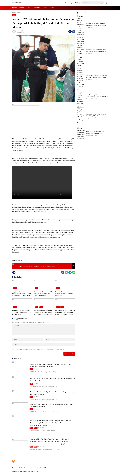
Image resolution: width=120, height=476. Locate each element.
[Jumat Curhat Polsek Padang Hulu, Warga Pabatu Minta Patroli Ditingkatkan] (81, 133)
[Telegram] (70, 272)
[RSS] (13, 461)
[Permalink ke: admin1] (14, 31)
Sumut (14, 15)
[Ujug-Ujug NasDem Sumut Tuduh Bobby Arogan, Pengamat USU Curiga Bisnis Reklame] (44, 285)
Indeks (47, 468)
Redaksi (20, 468)
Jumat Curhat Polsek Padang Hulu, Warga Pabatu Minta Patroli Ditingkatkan (95, 132)
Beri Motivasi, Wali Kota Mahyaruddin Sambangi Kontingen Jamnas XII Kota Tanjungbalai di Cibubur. (96, 77)
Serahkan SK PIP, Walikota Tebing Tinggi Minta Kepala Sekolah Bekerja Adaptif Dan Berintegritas (96, 24)
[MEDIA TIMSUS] (17, 2)
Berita (36, 306)
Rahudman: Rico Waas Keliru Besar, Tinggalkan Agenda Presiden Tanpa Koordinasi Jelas (22, 312)
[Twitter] (66, 272)
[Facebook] (62, 272)
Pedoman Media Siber (37, 468)
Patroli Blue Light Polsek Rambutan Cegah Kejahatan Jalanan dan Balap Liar (97, 96)
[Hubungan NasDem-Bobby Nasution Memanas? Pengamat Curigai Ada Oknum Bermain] (65, 285)
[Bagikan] (73, 31)
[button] (102, 2)
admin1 (18, 31)
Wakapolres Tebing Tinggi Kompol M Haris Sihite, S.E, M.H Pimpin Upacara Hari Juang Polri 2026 (96, 115)
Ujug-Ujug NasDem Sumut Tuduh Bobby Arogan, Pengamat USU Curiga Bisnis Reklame (43, 293)
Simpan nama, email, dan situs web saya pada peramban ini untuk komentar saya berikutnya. (39, 349)
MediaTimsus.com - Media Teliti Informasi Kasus (25, 471)
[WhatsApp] (73, 272)
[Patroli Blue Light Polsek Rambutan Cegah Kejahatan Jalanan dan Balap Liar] (81, 97)
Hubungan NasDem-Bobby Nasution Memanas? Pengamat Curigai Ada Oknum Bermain (65, 293)
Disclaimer (26, 468)
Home (13, 468)
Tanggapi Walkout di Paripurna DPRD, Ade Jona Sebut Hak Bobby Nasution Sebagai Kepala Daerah (21, 293)
